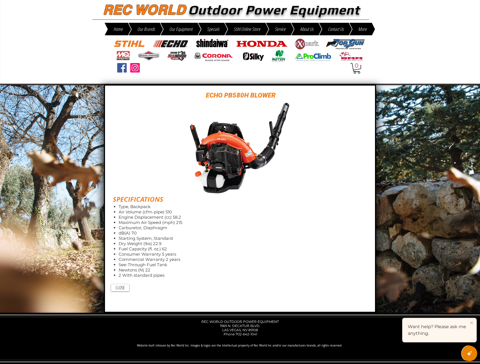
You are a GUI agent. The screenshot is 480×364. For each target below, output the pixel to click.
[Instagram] (135, 68)
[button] (357, 68)
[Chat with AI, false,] (469, 353)
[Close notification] (471, 323)
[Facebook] (122, 68)
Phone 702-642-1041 (240, 334)
